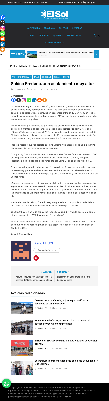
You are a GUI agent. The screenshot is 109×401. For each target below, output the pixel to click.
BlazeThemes (65, 397)
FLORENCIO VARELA (54, 42)
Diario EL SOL (19, 89)
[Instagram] (24, 100)
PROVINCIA (49, 28)
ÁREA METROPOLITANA (21, 77)
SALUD (31, 35)
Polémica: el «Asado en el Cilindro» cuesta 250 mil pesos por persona (68, 52)
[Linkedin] (34, 100)
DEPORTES (44, 35)
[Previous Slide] (95, 2)
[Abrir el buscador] (95, 35)
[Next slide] (99, 2)
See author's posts (47, 250)
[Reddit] (39, 100)
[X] (18, 100)
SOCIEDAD (77, 28)
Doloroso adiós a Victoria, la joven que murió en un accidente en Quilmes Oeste (76, 2)
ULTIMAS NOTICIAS (61, 77)
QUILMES (58, 35)
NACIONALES (33, 28)
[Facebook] (13, 100)
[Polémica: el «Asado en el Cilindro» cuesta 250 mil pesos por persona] (28, 54)
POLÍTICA (63, 28)
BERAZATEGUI (74, 35)
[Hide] (1, 55)
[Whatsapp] (29, 100)
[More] (44, 100)
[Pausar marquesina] (96, 54)
